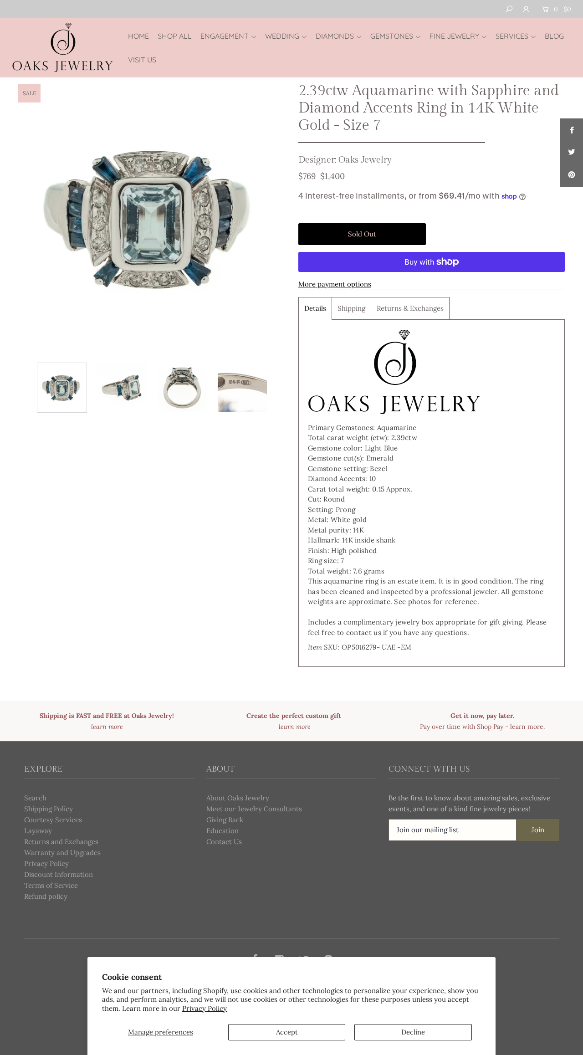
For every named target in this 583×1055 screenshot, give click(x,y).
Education (222, 830)
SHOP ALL (175, 36)
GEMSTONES (391, 36)
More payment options (334, 284)
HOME (138, 36)
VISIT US (142, 59)
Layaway (38, 830)
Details (315, 308)
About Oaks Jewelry (237, 798)
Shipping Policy (48, 808)
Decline (413, 1032)
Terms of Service (51, 885)
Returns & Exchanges (410, 308)
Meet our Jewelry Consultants (254, 808)
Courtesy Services (53, 819)
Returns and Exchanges (61, 841)
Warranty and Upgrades (62, 852)
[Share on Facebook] (571, 129)
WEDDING (282, 36)
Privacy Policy (204, 1008)
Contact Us (224, 841)
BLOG (554, 36)
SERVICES (512, 36)
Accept (287, 1032)
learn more (526, 726)
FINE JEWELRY (454, 36)
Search (35, 798)
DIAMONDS (335, 36)
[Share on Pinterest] (571, 175)
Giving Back (224, 819)
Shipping (351, 308)
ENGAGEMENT (224, 36)
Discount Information (58, 874)
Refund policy (45, 896)
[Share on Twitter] (571, 152)
